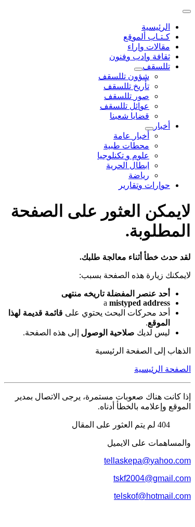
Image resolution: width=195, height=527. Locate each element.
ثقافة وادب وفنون (139, 56)
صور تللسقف (126, 96)
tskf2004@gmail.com (152, 478)
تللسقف (156, 66)
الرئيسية (155, 26)
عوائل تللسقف (124, 106)
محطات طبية (126, 145)
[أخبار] (149, 128)
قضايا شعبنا (129, 115)
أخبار (161, 125)
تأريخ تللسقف (126, 86)
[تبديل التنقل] (187, 11)
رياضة (138, 175)
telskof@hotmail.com (152, 496)
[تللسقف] (138, 69)
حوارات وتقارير (144, 185)
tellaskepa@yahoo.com (147, 460)
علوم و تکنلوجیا (123, 155)
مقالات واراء (148, 46)
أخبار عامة (131, 135)
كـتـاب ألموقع (146, 36)
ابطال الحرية (127, 165)
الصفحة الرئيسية (162, 369)
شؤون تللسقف (123, 76)
